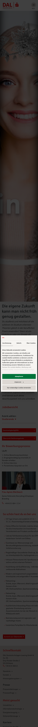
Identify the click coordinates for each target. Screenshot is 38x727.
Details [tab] (19, 343)
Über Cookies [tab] (31, 343)
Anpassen (18, 382)
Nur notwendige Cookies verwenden (19, 388)
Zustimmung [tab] (6, 343)
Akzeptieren (19, 376)
